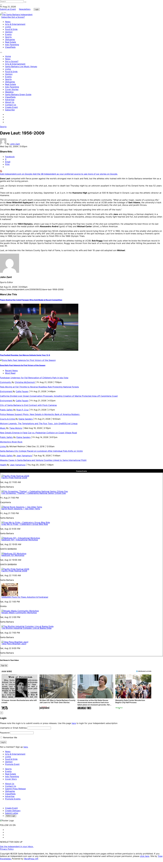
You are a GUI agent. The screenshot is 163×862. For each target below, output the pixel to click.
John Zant (15, 144)
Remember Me (10, 737)
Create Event (11, 107)
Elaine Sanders (26, 419)
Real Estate (10, 42)
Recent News (11, 370)
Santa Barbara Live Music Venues (21, 66)
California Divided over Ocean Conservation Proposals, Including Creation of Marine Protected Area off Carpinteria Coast (59, 396)
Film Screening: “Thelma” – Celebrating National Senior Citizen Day (33, 493)
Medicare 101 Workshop (12, 555)
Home (8, 56)
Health (3, 464)
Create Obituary (13, 810)
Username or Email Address (13, 728)
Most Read (10, 373)
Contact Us (10, 104)
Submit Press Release (15, 788)
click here (144, 856)
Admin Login (10, 816)
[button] (19, 692)
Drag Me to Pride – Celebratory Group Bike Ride (24, 524)
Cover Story (11, 779)
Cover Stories (11, 89)
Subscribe (6, 17)
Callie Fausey (22, 391)
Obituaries (10, 39)
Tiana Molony (15, 428)
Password (4, 732)
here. (25, 747)
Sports (8, 37)
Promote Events (13, 799)
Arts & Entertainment (15, 24)
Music (3, 428)
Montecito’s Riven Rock (11, 442)
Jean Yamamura (24, 455)
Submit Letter (11, 813)
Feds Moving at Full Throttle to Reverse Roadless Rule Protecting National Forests (39, 387)
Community (6, 382)
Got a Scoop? (18, 17)
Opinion (8, 32)
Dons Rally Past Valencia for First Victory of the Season (22, 365)
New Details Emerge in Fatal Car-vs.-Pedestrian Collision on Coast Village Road (38, 432)
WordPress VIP (31, 858)
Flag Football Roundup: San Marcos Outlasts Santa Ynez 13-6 (25, 355)
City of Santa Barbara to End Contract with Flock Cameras (28, 405)
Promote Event (12, 764)
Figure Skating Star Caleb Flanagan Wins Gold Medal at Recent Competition (31, 300)
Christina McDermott (25, 382)
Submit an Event (8, 9)
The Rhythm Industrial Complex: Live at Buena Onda (26, 628)
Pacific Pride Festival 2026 (14, 477)
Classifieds (10, 47)
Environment (6, 391)
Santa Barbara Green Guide (18, 94)
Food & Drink (11, 29)
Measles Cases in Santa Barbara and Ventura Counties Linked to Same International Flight (43, 460)
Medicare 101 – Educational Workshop (19, 539)
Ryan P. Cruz (22, 409)
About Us (9, 102)
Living (8, 26)
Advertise (9, 99)
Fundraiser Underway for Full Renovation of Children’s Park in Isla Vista (34, 377)
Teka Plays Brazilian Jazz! (13, 643)
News (7, 21)
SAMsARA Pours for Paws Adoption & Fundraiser (24, 597)
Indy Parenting (12, 44)
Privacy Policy (7, 849)
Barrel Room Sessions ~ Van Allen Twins (20, 508)
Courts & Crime (8, 419)
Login (37, 9)
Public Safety (6, 409)
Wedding (9, 92)
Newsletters (24, 9)
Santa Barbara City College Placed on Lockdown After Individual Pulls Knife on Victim (41, 451)
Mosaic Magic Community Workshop (19, 612)
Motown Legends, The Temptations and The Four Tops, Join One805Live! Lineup (39, 423)
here (74, 723)
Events (8, 34)
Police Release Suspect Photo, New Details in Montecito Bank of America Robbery (40, 414)
